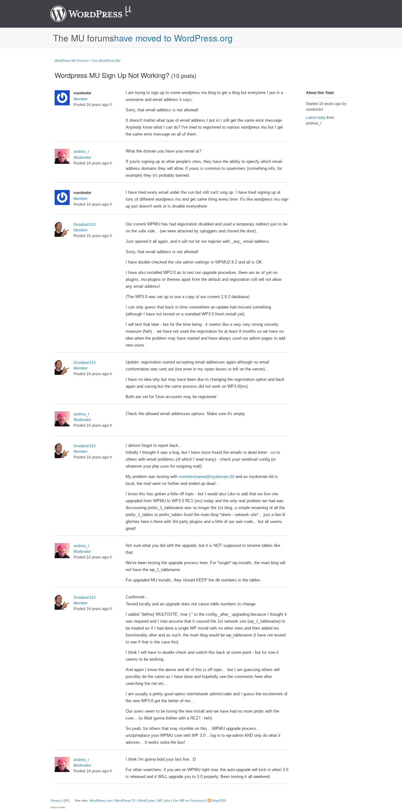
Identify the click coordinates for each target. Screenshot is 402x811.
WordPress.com (101, 800)
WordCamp (147, 800)
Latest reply (316, 117)
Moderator (82, 157)
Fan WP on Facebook (189, 800)
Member (80, 99)
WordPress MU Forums (71, 60)
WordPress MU (97, 14)
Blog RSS (219, 800)
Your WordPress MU (105, 60)
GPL (66, 800)
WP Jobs (163, 800)
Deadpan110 (84, 224)
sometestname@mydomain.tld (206, 476)
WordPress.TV (125, 800)
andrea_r (81, 151)
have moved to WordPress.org (173, 37)
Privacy (55, 800)
